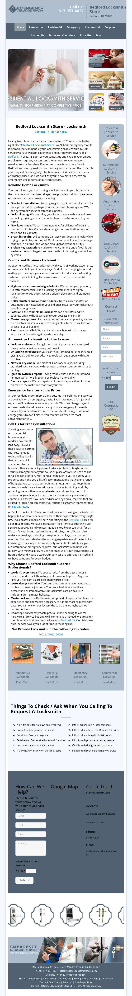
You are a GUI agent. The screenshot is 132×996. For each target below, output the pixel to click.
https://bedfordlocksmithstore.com (78, 971)
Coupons (110, 27)
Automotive (36, 27)
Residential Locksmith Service (111, 132)
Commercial (92, 27)
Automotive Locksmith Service (111, 205)
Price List (85, 35)
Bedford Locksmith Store (38, 145)
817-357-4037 (71, 10)
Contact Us (37, 35)
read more (95, 65)
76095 (59, 634)
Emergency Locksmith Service (111, 247)
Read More (22, 682)
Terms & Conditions (49, 982)
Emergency (73, 27)
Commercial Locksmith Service (111, 168)
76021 (42, 634)
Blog (98, 35)
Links (90, 982)
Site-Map (80, 982)
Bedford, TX (42, 132)
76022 (51, 634)
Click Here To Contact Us (111, 281)
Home (20, 27)
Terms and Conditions (62, 35)
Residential (55, 27)
